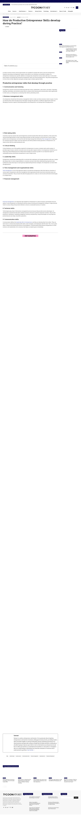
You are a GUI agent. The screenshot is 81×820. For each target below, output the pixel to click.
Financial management (8, 201)
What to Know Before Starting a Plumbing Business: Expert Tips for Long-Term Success (34, 804)
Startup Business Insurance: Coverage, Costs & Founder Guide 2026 (8, 780)
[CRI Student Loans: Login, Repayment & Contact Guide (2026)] (62, 62)
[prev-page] (3, 786)
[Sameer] (4, 27)
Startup (4, 778)
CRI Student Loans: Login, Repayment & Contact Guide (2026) (72, 61)
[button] (77, 7)
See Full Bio (30, 750)
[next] (77, 4)
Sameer (7, 26)
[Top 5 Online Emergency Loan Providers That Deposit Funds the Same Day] (68, 38)
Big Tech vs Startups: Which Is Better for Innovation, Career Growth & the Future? (70, 780)
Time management (7, 170)
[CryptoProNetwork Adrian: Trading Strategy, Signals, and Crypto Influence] (62, 51)
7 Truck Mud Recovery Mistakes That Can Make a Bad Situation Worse (24, 4)
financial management (34, 756)
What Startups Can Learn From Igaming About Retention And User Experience (40, 780)
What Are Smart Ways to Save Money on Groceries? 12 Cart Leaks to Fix (71, 55)
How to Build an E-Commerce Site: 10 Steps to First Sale (34, 797)
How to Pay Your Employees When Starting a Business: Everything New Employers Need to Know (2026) (34, 809)
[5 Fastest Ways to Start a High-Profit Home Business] (44, 799)
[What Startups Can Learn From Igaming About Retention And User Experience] (40, 773)
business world (18, 756)
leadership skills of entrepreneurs (24, 222)
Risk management (46, 139)
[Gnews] (74, 7)
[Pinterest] (70, 7)
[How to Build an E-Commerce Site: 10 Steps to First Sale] (25, 799)
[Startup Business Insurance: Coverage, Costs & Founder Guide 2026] (10, 773)
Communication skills (26, 756)
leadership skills (42, 756)
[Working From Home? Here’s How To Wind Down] (44, 809)
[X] (72, 7)
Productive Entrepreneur (50, 756)
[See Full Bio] (34, 750)
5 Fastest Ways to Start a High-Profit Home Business (53, 797)
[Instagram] (66, 7)
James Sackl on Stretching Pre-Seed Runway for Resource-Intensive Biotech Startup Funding (24, 781)
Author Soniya (12, 756)
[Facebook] (65, 7)
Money (61, 44)
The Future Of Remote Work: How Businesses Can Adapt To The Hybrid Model (53, 803)
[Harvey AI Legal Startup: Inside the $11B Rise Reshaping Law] (56, 773)
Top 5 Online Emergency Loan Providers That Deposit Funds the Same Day (67, 46)
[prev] (75, 4)
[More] (79, 26)
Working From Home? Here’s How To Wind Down (53, 808)
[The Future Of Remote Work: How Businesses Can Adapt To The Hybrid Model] (44, 804)
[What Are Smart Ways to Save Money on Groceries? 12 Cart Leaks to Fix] (62, 56)
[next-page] (5, 786)
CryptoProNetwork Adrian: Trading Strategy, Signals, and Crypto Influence (71, 50)
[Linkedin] (68, 7)
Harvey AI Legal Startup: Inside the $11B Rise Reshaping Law (55, 780)
